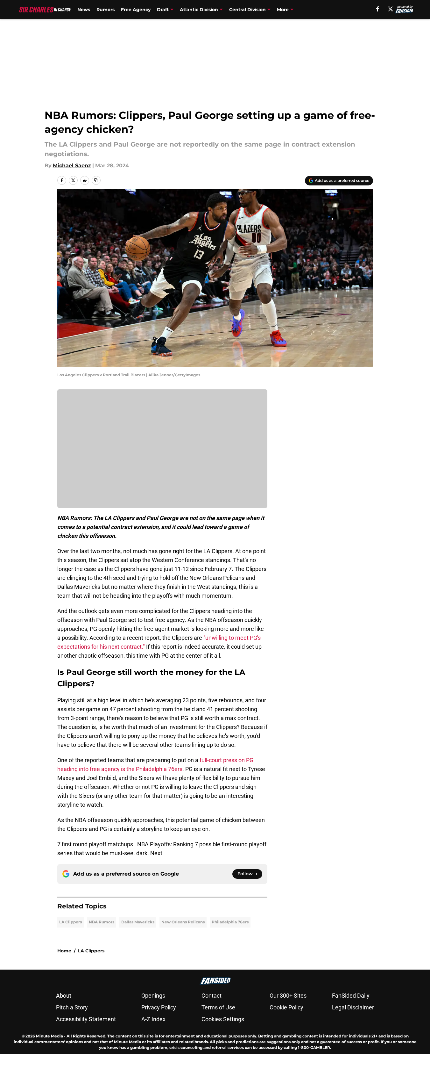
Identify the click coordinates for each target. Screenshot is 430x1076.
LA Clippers (70, 922)
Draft (163, 9)
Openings (153, 995)
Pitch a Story (72, 1007)
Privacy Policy (158, 1007)
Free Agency (136, 9)
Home (64, 951)
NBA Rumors (101, 922)
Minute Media (49, 1036)
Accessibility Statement (86, 1019)
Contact (211, 995)
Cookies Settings (222, 1019)
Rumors (105, 9)
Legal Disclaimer (353, 1007)
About (63, 995)
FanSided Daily (351, 995)
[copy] (96, 180)
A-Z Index (153, 1019)
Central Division (247, 9)
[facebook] (377, 8)
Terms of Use (218, 1007)
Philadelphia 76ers (230, 922)
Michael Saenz (72, 165)
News (83, 9)
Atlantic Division (199, 9)
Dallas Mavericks (137, 922)
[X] (390, 8)
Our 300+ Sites (288, 995)
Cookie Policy (286, 1007)
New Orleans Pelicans (183, 922)
